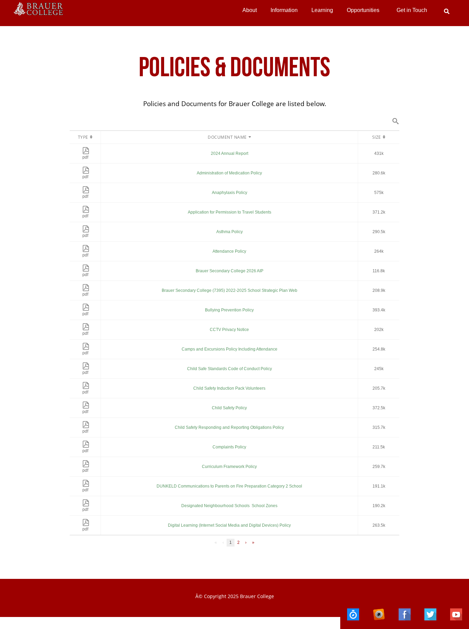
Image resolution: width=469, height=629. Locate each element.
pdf (85, 157)
